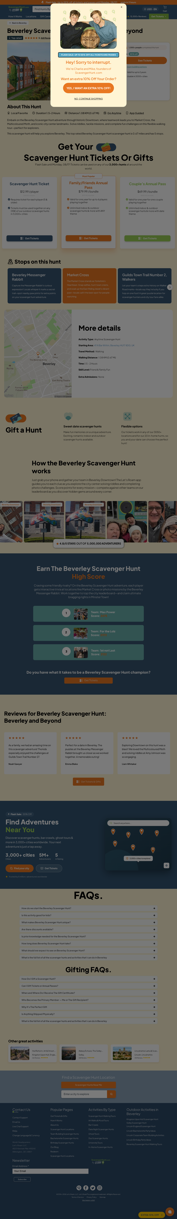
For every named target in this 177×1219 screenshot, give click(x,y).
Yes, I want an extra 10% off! (88, 88)
